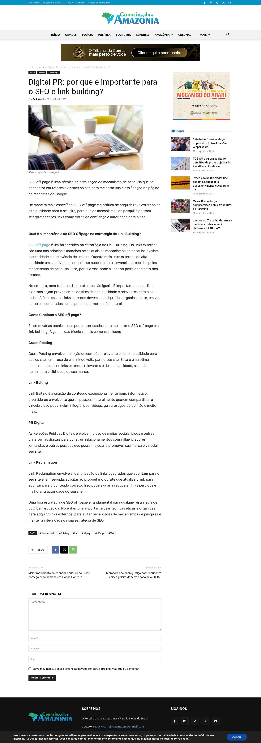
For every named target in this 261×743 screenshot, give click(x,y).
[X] (223, 2)
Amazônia (162, 35)
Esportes (142, 35)
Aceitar (236, 737)
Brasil (41, 67)
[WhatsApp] (73, 550)
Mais (203, 35)
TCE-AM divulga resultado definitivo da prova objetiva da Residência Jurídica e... (212, 162)
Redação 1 (38, 99)
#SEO (111, 533)
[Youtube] (230, 2)
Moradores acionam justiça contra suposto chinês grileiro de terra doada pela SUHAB (133, 575)
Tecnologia (53, 72)
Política (104, 35)
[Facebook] (204, 2)
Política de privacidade (99, 2)
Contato (80, 2)
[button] (228, 35)
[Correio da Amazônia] (130, 18)
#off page (86, 533)
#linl (75, 533)
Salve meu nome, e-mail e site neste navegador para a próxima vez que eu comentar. (85, 668)
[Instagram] (211, 2)
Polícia (87, 35)
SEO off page (39, 245)
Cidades (71, 35)
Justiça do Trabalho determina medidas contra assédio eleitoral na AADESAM (212, 224)
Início (70, 2)
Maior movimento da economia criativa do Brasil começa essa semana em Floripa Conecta (59, 575)
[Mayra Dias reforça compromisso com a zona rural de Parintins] (180, 206)
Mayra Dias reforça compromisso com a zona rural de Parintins (212, 205)
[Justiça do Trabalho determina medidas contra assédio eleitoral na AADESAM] (180, 225)
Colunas (184, 35)
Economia (123, 35)
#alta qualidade (47, 533)
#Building (64, 533)
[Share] (217, 2)
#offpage (99, 533)
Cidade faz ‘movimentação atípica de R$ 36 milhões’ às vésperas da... (210, 143)
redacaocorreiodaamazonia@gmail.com (118, 726)
